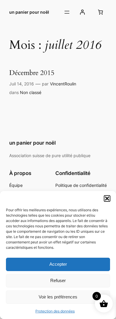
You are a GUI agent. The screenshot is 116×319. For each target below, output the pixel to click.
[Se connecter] (82, 12)
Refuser (58, 280)
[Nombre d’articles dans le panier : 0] (100, 12)
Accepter (58, 264)
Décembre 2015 (31, 73)
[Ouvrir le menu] (66, 12)
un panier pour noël (29, 12)
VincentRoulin (63, 83)
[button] (107, 198)
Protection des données (55, 311)
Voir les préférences (58, 296)
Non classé (30, 92)
